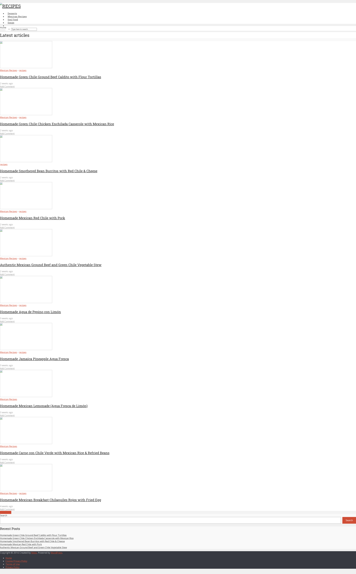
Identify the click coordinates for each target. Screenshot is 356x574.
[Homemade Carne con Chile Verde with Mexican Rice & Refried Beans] (26, 443)
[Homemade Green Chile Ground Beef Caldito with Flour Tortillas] (26, 67)
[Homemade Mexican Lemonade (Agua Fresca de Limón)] (26, 396)
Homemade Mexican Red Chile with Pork (32, 218)
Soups (11, 22)
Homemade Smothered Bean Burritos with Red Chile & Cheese (48, 171)
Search (3, 515)
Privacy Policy (12, 567)
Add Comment (7, 86)
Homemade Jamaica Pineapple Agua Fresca (34, 359)
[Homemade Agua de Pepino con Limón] (26, 302)
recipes (22, 70)
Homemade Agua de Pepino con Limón (30, 312)
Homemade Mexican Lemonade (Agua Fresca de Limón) (44, 406)
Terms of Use (13, 564)
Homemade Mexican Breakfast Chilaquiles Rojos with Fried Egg (50, 500)
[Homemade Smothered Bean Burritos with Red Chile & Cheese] (26, 161)
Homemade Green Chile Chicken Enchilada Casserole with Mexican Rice (57, 124)
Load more (5, 512)
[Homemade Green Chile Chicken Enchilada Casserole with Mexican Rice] (26, 114)
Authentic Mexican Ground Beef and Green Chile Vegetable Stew (51, 265)
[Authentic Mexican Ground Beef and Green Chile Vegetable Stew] (26, 255)
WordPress (56, 552)
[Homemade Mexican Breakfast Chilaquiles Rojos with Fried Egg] (26, 490)
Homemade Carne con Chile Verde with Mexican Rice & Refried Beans (54, 453)
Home (9, 558)
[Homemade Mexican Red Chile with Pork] (26, 208)
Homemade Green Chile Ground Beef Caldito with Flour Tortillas (50, 77)
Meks (34, 552)
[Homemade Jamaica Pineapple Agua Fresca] (26, 349)
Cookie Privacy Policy (16, 561)
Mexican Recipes (8, 70)
